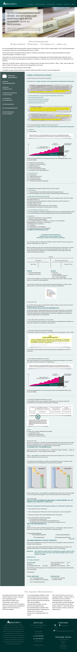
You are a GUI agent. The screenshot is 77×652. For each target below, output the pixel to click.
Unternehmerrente (8, 104)
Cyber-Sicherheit (40, 4)
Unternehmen (51, 4)
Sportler (67, 4)
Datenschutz (63, 648)
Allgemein (30, 4)
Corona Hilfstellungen (63, 639)
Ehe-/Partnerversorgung (10, 108)
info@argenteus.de (38, 641)
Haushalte (59, 4)
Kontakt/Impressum (63, 645)
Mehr (73, 4)
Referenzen (63, 641)
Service (63, 643)
